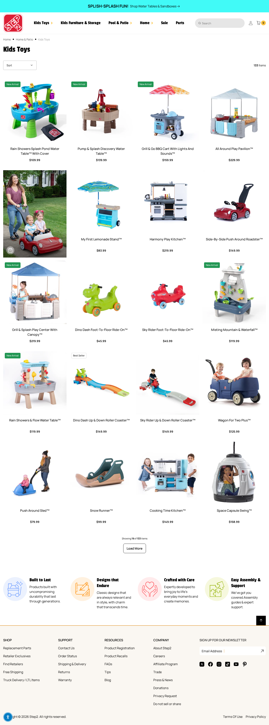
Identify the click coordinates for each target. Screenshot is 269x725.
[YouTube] (236, 664)
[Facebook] (210, 664)
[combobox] (220, 23)
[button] (43, 23)
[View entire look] (10, 250)
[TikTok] (227, 664)
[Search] (199, 23)
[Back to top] (261, 620)
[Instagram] (219, 664)
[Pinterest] (244, 664)
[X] (202, 664)
